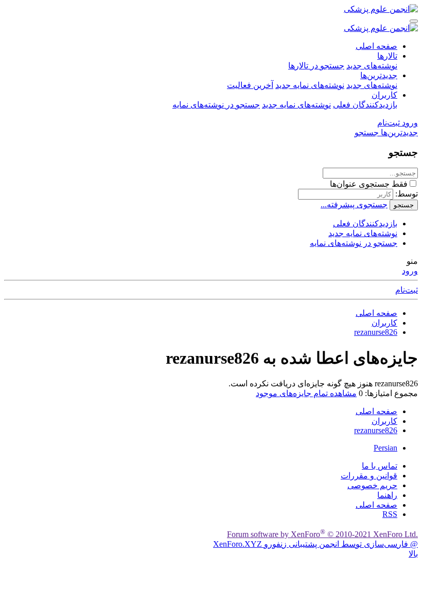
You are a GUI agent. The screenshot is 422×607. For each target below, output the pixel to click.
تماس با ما (379, 465)
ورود (410, 270)
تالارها (387, 55)
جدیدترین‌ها (378, 75)
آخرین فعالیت (250, 85)
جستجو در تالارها (316, 65)
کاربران (384, 95)
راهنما (387, 495)
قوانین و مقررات (369, 475)
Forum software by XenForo (322, 534)
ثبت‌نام (406, 289)
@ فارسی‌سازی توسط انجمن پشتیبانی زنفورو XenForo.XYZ (315, 544)
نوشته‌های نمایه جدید (309, 85)
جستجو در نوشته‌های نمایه (216, 104)
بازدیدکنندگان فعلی (365, 104)
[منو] (414, 21)
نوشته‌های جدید (371, 65)
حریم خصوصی (372, 485)
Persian (385, 447)
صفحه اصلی (376, 46)
